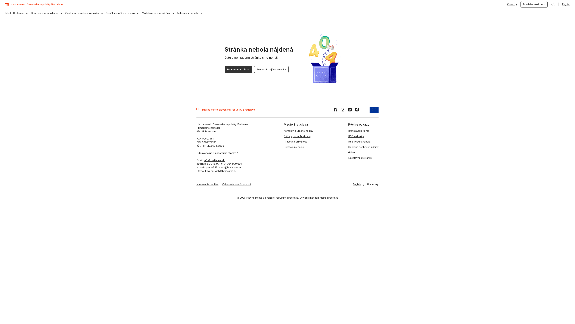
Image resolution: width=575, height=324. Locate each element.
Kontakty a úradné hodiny (298, 130)
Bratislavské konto (534, 4)
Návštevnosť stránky (360, 157)
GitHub (352, 152)
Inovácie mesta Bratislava (323, 197)
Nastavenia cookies (207, 184)
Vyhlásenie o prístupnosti (236, 184)
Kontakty (512, 4)
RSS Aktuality (356, 136)
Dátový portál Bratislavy (297, 136)
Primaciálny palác (294, 147)
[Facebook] (335, 110)
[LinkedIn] (350, 110)
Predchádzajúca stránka (271, 69)
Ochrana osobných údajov (363, 147)
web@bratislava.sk (225, 171)
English (566, 4)
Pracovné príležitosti (295, 141)
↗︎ (217, 153)
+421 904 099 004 (231, 163)
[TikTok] (357, 110)
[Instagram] (343, 110)
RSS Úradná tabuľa (359, 141)
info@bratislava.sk (214, 160)
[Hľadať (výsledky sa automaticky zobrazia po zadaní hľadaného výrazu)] (553, 4)
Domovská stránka (238, 69)
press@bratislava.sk (229, 167)
